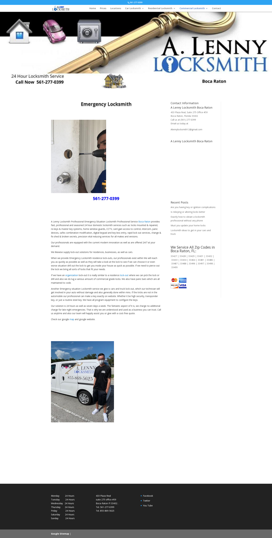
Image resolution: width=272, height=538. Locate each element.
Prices (103, 8)
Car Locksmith (133, 8)
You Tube (148, 505)
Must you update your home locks (188, 225)
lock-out (123, 275)
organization (71, 275)
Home (92, 8)
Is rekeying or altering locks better (188, 211)
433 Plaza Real (178, 112)
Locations (115, 8)
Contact (216, 8)
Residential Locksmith (160, 8)
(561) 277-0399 (188, 119)
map (72, 319)
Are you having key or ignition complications (193, 207)
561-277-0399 (106, 198)
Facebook (148, 495)
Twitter (146, 500)
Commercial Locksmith (192, 8)
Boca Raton (144, 221)
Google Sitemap (60, 533)
